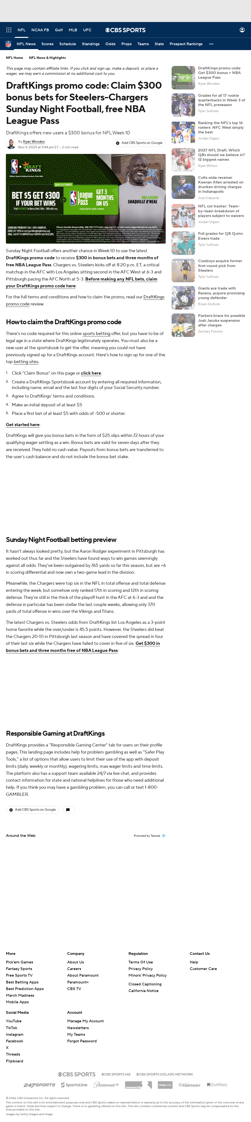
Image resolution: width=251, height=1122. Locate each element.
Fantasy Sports (19, 968)
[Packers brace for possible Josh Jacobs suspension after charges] (183, 325)
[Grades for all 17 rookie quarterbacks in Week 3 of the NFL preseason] (183, 105)
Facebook (14, 1041)
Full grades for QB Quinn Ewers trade (220, 236)
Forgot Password (82, 1041)
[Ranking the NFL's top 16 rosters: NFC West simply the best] (183, 132)
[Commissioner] (138, 1083)
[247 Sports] (39, 1084)
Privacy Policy (140, 968)
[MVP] (165, 1083)
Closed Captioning (145, 984)
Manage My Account (85, 1021)
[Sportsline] (74, 1084)
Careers (74, 968)
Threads (13, 1054)
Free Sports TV (19, 975)
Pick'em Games (19, 962)
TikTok (11, 1027)
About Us (75, 962)
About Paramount (83, 975)
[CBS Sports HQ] (115, 1073)
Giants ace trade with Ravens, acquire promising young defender (221, 293)
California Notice (143, 990)
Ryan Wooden (34, 142)
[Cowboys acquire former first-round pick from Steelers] (183, 270)
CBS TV (74, 988)
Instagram (15, 1034)
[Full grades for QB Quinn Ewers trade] (183, 243)
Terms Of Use (140, 962)
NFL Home (14, 58)
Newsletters (78, 1027)
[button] (9, 30)
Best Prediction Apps (25, 988)
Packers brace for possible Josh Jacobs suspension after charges (221, 320)
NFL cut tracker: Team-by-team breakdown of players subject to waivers (221, 211)
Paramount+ (78, 982)
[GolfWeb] (217, 1084)
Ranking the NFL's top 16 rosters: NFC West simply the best (221, 127)
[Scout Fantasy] (189, 1084)
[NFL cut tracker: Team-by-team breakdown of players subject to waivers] (183, 215)
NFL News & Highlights (47, 58)
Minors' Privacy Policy (147, 975)
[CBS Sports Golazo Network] (164, 1073)
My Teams (76, 1034)
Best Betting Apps (22, 982)
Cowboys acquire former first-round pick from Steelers (220, 266)
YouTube (14, 1021)
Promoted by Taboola (147, 836)
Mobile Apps (17, 1002)
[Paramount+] (106, 1083)
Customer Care (203, 968)
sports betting (96, 333)
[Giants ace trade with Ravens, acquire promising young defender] (183, 298)
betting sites (26, 362)
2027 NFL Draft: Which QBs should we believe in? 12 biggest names (221, 155)
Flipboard (14, 1061)
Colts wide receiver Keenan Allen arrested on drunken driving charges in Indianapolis (220, 184)
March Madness (20, 995)
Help (194, 962)
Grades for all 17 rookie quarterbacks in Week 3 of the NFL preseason (221, 100)
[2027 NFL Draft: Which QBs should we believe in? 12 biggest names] (183, 160)
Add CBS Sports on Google (142, 143)
